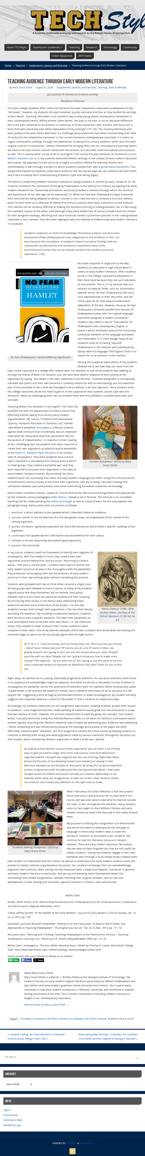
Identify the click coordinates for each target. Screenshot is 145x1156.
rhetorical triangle (61, 501)
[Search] (137, 1058)
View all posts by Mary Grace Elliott (46, 1004)
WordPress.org (12, 1125)
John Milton (52, 1018)
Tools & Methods (118, 87)
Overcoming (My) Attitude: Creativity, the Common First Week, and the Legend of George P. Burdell (107, 1036)
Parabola (71, 1143)
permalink (128, 1018)
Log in (6, 1110)
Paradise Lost (65, 1018)
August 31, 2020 (44, 87)
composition (40, 1018)
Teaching (20, 65)
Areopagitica (43, 427)
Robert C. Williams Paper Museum (35, 452)
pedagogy (78, 1018)
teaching (102, 1018)
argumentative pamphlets (113, 166)
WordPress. (86, 1143)
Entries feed (10, 1115)
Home (8, 65)
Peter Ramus (58, 497)
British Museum (109, 616)
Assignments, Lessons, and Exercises (48, 65)
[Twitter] (72, 1151)
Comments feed (12, 1120)
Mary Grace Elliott (22, 87)
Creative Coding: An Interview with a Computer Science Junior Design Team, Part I (36, 1036)
